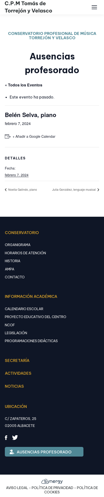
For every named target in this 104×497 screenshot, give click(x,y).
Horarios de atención (25, 253)
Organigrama (17, 245)
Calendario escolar (24, 309)
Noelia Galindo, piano (22, 189)
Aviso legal (17, 488)
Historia (12, 261)
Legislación (16, 333)
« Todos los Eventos (23, 85)
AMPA (9, 269)
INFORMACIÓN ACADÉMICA (31, 296)
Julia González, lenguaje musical (74, 189)
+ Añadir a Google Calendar (34, 136)
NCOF (10, 325)
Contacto (15, 277)
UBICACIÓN (16, 406)
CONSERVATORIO (22, 232)
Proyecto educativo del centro (35, 317)
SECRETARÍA (17, 360)
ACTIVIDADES (18, 373)
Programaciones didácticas (31, 341)
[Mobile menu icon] (94, 7)
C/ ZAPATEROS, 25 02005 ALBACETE (20, 422)
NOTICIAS (14, 386)
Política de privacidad (52, 488)
